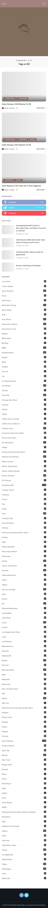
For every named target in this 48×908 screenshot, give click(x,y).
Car (3, 376)
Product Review (8, 746)
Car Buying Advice (9, 381)
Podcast (5, 722)
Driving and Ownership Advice (13, 452)
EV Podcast (6, 480)
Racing (4, 755)
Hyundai (5, 570)
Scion (4, 798)
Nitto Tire (5, 703)
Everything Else (8, 485)
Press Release (7, 741)
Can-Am (5, 372)
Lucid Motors (7, 641)
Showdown (6, 817)
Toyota (4, 850)
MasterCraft (6, 656)
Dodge (4, 447)
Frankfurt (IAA (7, 518)
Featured (5, 495)
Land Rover (6, 618)
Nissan (4, 698)
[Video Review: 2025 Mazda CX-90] (24, 127)
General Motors (8, 523)
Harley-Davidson (8, 547)
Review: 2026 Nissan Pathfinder (28, 265)
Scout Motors (7, 802)
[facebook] (24, 202)
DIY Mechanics (8, 443)
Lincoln (4, 627)
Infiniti (4, 580)
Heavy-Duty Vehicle (9, 551)
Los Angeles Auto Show (11, 632)
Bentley (5, 334)
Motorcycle (6, 684)
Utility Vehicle (7, 859)
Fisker (4, 509)
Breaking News (8, 353)
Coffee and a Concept (10, 419)
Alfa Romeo (6, 300)
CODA (4, 414)
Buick (4, 362)
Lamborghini (7, 613)
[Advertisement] (24, 32)
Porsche (5, 736)
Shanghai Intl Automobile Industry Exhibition (19, 812)
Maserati (5, 651)
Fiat (3, 504)
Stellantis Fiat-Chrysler (10, 826)
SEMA (4, 807)
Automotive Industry (9, 324)
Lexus (4, 623)
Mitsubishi (6, 679)
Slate (4, 822)
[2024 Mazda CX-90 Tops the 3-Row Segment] (24, 168)
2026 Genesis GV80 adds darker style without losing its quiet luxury (30, 241)
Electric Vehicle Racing (10, 471)
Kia (3, 604)
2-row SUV (6, 282)
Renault (5, 769)
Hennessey (6, 556)
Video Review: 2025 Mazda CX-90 (16, 144)
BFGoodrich (6, 338)
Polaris (4, 727)
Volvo (4, 874)
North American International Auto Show (17, 708)
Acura (4, 296)
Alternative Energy (9, 305)
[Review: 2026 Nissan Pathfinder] (8, 267)
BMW (4, 348)
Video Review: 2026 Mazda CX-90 (16, 104)
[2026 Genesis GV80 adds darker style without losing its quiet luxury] (8, 242)
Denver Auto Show (9, 438)
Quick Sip (5, 750)
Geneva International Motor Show (15, 533)
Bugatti (4, 357)
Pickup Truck (7, 717)
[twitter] (24, 207)
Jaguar (4, 585)
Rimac (4, 774)
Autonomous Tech (9, 329)
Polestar (5, 732)
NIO (3, 694)
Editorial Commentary (10, 457)
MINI (4, 675)
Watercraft (6, 878)
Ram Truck (6, 760)
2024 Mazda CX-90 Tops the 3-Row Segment (21, 185)
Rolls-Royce (6, 784)
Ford (4, 514)
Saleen (4, 793)
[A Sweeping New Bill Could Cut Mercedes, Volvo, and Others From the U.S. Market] (8, 229)
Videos (4, 864)
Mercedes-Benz (8, 670)
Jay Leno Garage (8, 589)
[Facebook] (21, 895)
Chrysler (5, 405)
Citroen (5, 409)
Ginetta (5, 537)
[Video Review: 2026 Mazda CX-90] (24, 86)
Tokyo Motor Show (9, 845)
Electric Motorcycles (9, 466)
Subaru (5, 831)
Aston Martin (7, 310)
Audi (3, 315)
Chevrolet (5, 395)
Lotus (4, 637)
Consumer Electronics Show (13, 433)
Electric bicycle (7, 461)
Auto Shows (6, 319)
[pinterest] (24, 213)
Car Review (23, 98)
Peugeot (5, 713)
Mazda (32, 139)
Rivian (4, 779)
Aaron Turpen (9, 108)
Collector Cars (7, 428)
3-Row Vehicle (10, 98)
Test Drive (6, 840)
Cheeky (5, 390)
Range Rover (7, 765)
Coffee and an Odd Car (11, 424)
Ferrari (4, 499)
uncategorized (7, 855)
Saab (4, 788)
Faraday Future (8, 490)
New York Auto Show (10, 689)
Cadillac (5, 367)
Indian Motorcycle (9, 575)
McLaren (5, 665)
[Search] (43, 3)
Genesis (5, 528)
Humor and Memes (9, 566)
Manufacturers (7, 646)
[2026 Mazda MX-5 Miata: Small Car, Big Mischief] (8, 254)
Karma (4, 599)
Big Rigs (5, 343)
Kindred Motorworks (9, 608)
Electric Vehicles (8, 476)
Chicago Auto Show (9, 400)
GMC (4, 542)
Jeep (4, 594)
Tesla (4, 836)
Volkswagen (6, 869)
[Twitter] (26, 895)
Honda (4, 561)
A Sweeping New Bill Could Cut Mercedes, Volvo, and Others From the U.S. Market (31, 228)
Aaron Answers (8, 291)
